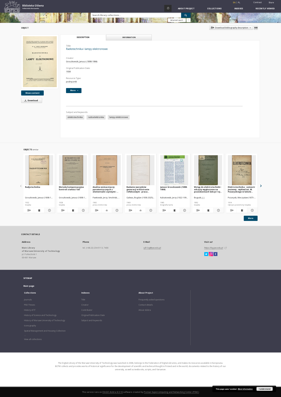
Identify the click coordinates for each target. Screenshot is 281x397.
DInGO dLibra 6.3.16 (112, 392)
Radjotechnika (32, 187)
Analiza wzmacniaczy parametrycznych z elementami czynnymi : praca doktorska (105, 189)
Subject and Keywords (91, 320)
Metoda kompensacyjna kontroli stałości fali (71, 188)
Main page (28, 286)
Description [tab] (83, 37)
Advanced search (176, 20)
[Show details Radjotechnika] (49, 210)
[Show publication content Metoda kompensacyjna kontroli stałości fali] (73, 210)
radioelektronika (96, 117)
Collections (214, 8)
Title (83, 299)
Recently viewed (265, 8)
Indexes (238, 8)
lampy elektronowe (118, 117)
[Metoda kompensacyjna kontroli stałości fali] (73, 170)
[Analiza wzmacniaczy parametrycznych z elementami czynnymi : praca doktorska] (107, 170)
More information (245, 389)
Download (32, 100)
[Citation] (256, 28)
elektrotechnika (75, 117)
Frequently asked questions (151, 299)
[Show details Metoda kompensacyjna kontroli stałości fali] (83, 210)
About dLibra (145, 310)
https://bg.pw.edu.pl (213, 247)
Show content (32, 93)
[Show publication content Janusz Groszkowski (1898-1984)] (174, 210)
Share (271, 2)
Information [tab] (129, 37)
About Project (186, 8)
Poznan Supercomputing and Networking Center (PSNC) (171, 392)
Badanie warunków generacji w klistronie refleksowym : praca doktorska (138, 189)
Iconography (30, 325)
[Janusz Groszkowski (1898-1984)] (174, 170)
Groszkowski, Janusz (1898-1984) (81, 61)
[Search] (186, 15)
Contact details (146, 304)
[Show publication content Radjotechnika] (39, 210)
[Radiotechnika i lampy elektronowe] (40, 61)
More (250, 218)
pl (239, 2)
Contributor (86, 310)
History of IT (30, 310)
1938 (68, 71)
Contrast (257, 2)
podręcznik (71, 81)
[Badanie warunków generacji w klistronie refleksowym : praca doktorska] (140, 170)
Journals (28, 299)
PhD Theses (29, 304)
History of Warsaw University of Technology (44, 320)
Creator (85, 304)
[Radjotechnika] (39, 170)
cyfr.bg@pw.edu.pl (152, 247)
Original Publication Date (93, 315)
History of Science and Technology (40, 315)
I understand (264, 388)
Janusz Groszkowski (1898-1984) (173, 188)
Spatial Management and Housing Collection (45, 330)
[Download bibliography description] (28, 210)
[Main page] (168, 8)
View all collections (33, 339)
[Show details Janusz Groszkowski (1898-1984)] (184, 210)
